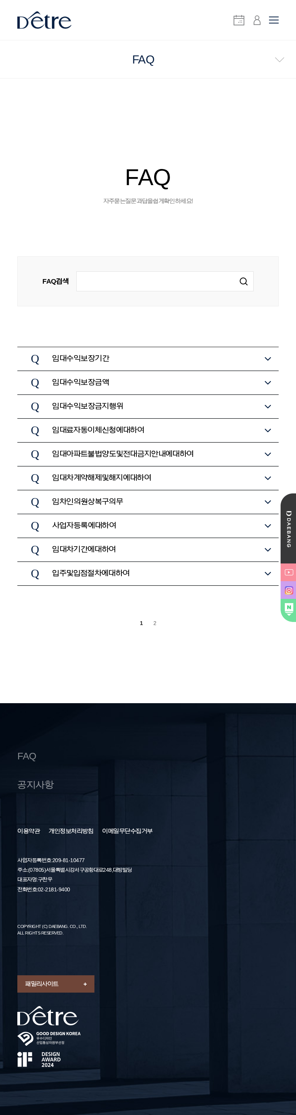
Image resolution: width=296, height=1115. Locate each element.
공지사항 (35, 785)
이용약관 (28, 831)
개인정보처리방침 (71, 831)
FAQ (26, 756)
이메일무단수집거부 (127, 831)
